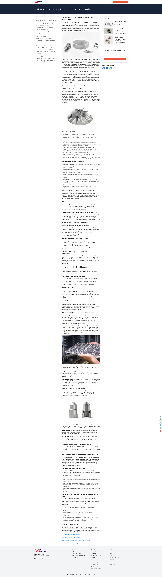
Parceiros (112, 559)
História (111, 553)
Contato (81, 2)
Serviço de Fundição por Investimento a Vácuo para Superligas (77, 540)
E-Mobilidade (94, 557)
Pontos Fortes (112, 555)
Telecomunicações (95, 562)
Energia (92, 559)
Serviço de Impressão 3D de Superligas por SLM (73, 537)
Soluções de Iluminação (96, 564)
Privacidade (112, 564)
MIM (79, 325)
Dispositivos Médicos (95, 561)
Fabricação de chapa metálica (78, 555)
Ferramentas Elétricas (95, 566)
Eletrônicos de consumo (96, 555)
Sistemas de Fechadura (96, 568)
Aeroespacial (93, 551)
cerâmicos (67, 73)
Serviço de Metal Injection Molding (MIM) (71, 534)
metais (63, 73)
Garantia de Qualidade (114, 557)
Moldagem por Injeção (77, 551)
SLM (74, 390)
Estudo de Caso (113, 561)
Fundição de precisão (76, 553)
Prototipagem (75, 557)
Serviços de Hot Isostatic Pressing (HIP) (71, 543)
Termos (111, 562)
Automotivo (93, 553)
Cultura (111, 551)
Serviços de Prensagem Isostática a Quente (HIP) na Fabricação (120, 23)
